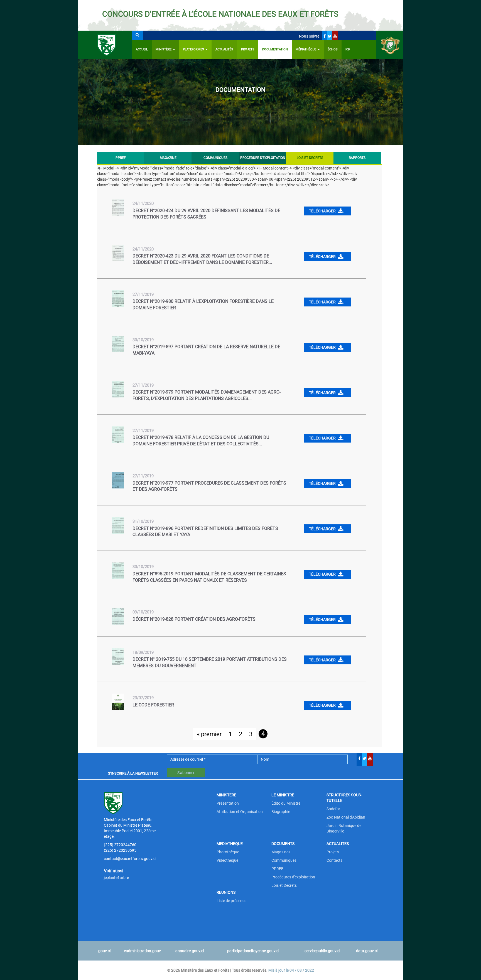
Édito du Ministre (285, 803)
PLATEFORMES (194, 49)
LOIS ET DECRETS (314, 158)
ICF (347, 49)
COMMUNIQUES (215, 158)
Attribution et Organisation (240, 811)
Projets (247, 49)
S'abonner (186, 772)
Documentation (275, 49)
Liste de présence (231, 900)
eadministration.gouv (142, 951)
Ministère (164, 49)
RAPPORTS (357, 158)
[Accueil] (105, 45)
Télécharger (323, 211)
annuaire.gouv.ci (189, 951)
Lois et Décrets (284, 885)
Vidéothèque (227, 860)
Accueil (142, 49)
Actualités (224, 49)
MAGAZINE (168, 158)
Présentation (228, 803)
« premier (209, 734)
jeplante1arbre (116, 877)
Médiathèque (306, 49)
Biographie (280, 811)
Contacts (334, 860)
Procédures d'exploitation (293, 877)
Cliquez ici (359, 14)
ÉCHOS (333, 49)
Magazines (280, 852)
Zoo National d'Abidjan (346, 817)
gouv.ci (104, 951)
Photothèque (228, 852)
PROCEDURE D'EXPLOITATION (262, 158)
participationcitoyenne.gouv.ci (253, 951)
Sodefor (333, 809)
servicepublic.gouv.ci (322, 951)
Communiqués (283, 860)
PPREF (121, 158)
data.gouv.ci (366, 951)
